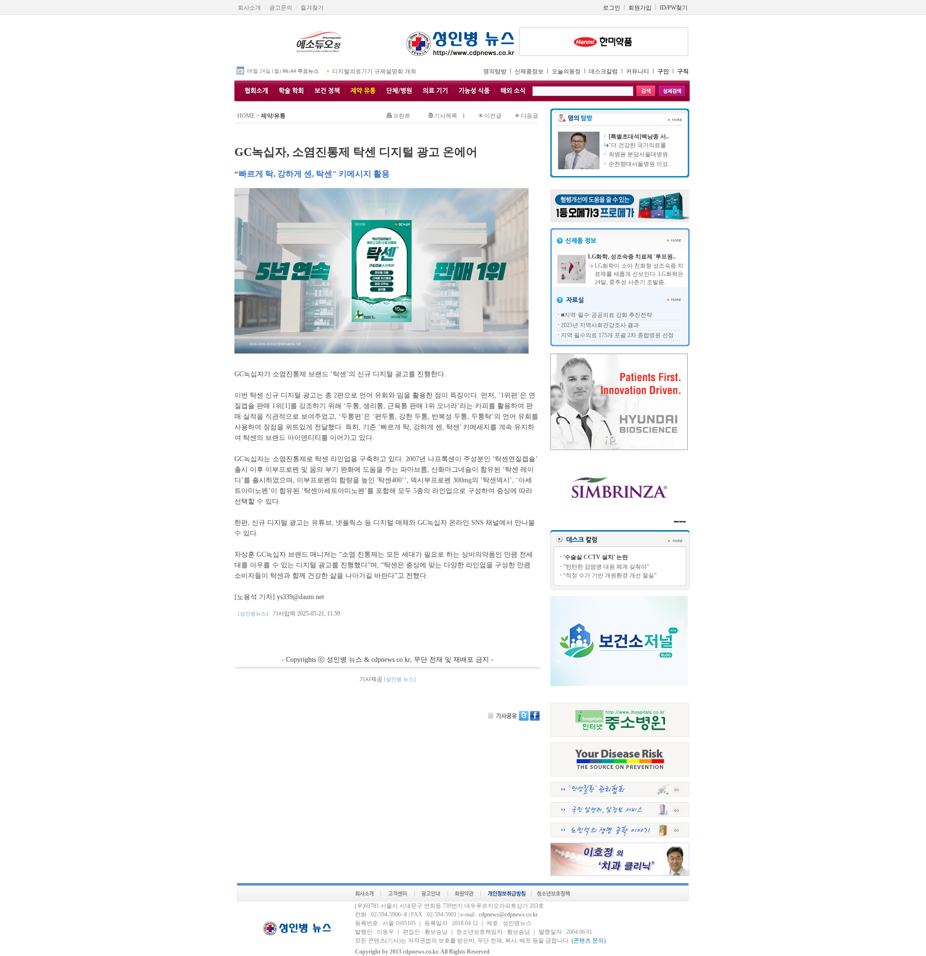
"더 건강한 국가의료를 (637, 145)
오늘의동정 (566, 71)
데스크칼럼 (603, 71)
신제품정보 (529, 71)
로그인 (611, 7)
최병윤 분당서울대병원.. (639, 154)
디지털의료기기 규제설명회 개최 (374, 71)
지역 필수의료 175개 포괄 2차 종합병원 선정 (617, 335)
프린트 (401, 115)
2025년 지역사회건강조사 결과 (600, 325)
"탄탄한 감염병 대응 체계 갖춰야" (606, 566)
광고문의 (280, 7)
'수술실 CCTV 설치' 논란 (595, 557)
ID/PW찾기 (674, 7)
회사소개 (249, 7)
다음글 (529, 115)
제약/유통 (273, 115)
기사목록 (445, 115)
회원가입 (640, 7)
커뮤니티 (637, 71)
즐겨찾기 (312, 7)
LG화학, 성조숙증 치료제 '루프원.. (632, 256)
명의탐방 (494, 71)
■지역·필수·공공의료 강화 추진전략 (606, 315)
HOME (246, 115)
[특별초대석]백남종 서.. (638, 136)
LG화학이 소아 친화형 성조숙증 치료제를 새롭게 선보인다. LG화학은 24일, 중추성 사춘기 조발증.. (639, 274)
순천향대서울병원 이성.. (639, 164)
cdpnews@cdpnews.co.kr (508, 914)
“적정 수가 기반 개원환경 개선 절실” (609, 575)
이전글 (493, 115)
